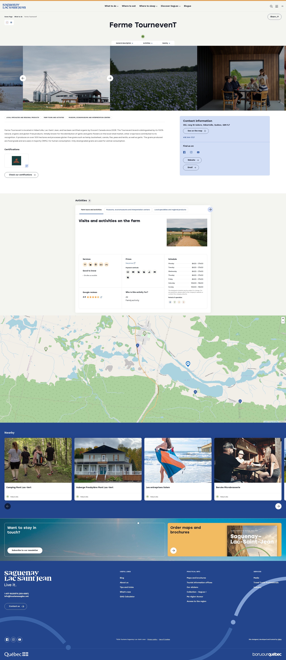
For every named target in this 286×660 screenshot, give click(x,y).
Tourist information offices (199, 583)
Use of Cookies (164, 639)
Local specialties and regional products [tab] (170, 210)
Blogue (187, 6)
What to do (18, 17)
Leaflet (266, 422)
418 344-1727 (189, 137)
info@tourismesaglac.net (16, 596)
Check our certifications (20, 175)
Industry (257, 587)
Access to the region (196, 601)
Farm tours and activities (54, 117)
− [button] (283, 321)
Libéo (280, 639)
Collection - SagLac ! (196, 592)
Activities (146, 43)
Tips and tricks (127, 587)
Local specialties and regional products (22, 117)
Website (191, 160)
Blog (122, 578)
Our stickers (192, 587)
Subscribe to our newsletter (25, 550)
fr (282, 6)
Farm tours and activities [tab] (91, 210)
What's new (125, 592)
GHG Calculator (127, 597)
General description (123, 43)
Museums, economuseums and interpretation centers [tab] (128, 210)
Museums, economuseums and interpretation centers (89, 117)
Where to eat (129, 6)
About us (124, 583)
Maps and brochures (196, 578)
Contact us (14, 606)
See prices (129, 263)
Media (256, 578)
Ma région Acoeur (195, 597)
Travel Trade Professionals (266, 583)
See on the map (195, 131)
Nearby (165, 43)
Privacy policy (152, 639)
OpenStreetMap (274, 422)
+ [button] (283, 318)
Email (190, 167)
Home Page (8, 17)
